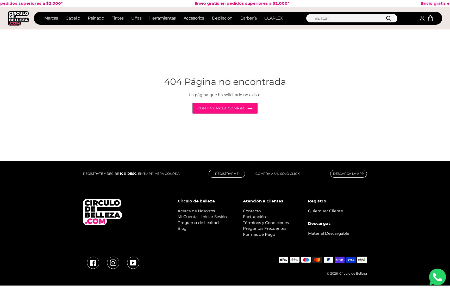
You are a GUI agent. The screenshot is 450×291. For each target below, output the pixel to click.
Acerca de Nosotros (196, 210)
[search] (351, 18)
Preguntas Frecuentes (264, 228)
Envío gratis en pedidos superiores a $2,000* (238, 3)
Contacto (252, 210)
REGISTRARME (227, 174)
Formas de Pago (259, 234)
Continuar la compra (221, 108)
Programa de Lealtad (198, 222)
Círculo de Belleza (353, 273)
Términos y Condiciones (266, 222)
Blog (182, 228)
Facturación (254, 216)
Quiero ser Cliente (325, 210)
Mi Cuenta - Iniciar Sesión (202, 216)
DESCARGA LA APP (348, 174)
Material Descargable (328, 233)
